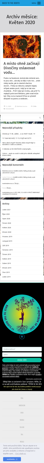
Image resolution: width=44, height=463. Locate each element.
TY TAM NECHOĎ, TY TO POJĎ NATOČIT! (16, 138)
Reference (22, 420)
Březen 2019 (6, 268)
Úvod (22, 398)
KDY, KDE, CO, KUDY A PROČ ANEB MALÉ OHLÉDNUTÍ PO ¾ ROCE (21, 193)
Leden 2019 (6, 277)
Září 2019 (5, 245)
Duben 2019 (6, 263)
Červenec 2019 (7, 250)
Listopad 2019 (7, 241)
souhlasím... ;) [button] (12, 459)
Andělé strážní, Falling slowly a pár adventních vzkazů (18, 172)
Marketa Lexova (22, 106)
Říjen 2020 (6, 214)
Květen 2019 (6, 259)
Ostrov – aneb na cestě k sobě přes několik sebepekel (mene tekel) (21, 154)
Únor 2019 (6, 272)
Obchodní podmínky (34, 379)
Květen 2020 (6, 228)
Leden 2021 (6, 210)
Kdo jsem (22, 427)
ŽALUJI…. (17, 183)
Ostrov (22, 412)
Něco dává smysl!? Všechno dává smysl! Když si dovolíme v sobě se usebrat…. (18, 144)
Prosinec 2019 (7, 237)
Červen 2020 (6, 223)
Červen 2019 (6, 254)
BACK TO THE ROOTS (11, 3)
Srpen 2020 (6, 219)
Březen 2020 (6, 232)
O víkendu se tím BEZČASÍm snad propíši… (17, 149)
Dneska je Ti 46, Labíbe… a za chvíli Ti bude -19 (18, 134)
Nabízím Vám (22, 405)
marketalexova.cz (8, 183)
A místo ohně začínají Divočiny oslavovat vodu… (22, 68)
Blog (22, 434)
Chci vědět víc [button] (20, 454)
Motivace (22, 441)
